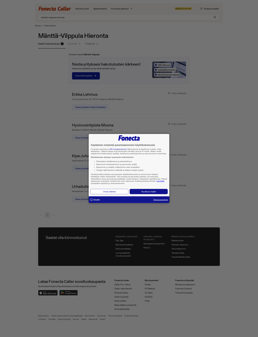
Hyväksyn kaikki (148, 191)
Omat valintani (109, 191)
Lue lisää (160, 181)
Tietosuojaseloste (160, 200)
